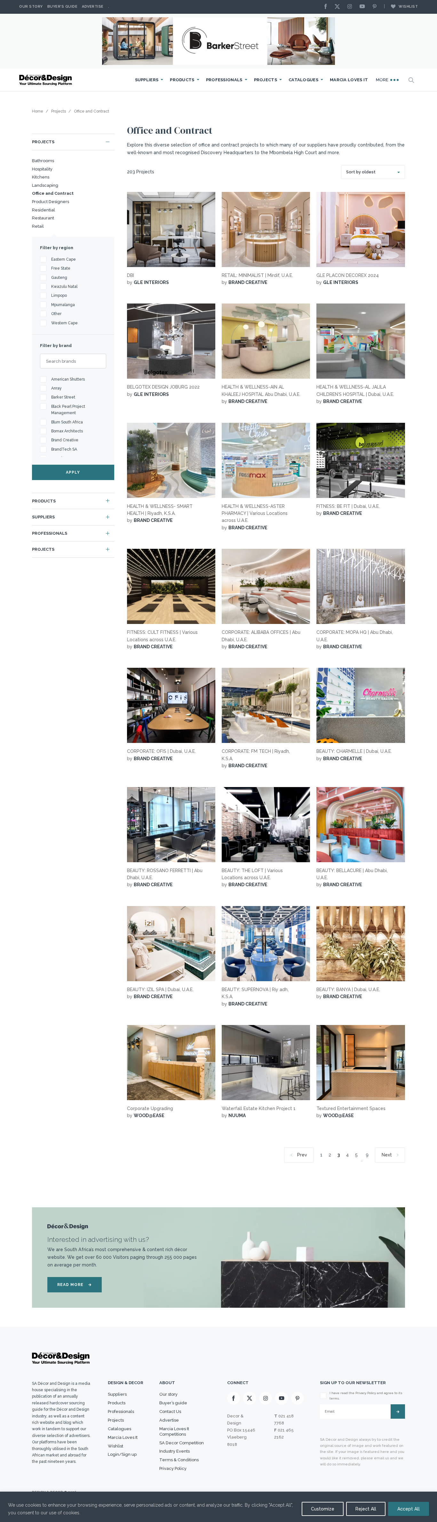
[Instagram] (351, 7)
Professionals (224, 79)
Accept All (408, 1508)
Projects (265, 79)
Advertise (93, 6)
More (383, 79)
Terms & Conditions (179, 1459)
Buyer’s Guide (62, 6)
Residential (43, 210)
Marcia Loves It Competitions (174, 1431)
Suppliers (147, 79)
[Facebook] (327, 7)
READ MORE (74, 1284)
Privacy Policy (173, 1468)
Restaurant (43, 218)
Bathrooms (43, 160)
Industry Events (174, 1451)
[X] (339, 7)
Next (387, 1154)
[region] (218, 1507)
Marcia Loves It (349, 79)
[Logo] (46, 80)
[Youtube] (364, 7)
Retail (38, 226)
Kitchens (40, 177)
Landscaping (45, 185)
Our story (31, 6)
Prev (302, 1154)
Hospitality (42, 169)
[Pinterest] (376, 7)
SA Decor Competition (181, 1442)
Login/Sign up (122, 1454)
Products (182, 79)
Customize (322, 1508)
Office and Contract (53, 193)
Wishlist (408, 6)
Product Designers (50, 201)
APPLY (73, 472)
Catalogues (303, 79)
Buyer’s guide (173, 1402)
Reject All (365, 1508)
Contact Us (170, 1411)
